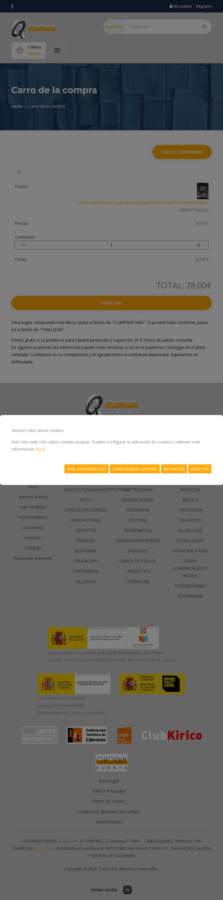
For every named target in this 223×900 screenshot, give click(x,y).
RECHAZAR (173, 469)
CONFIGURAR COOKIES (134, 469)
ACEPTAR (200, 469)
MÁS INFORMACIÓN (86, 469)
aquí (40, 449)
